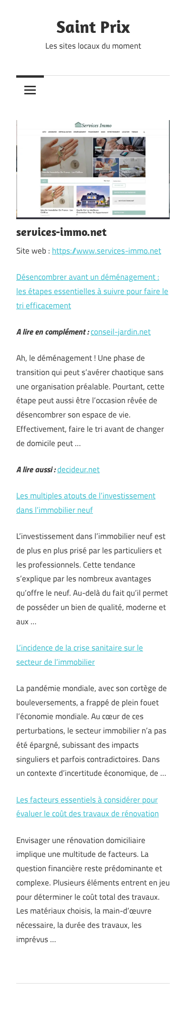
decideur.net (78, 469)
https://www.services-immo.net (106, 250)
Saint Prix (93, 26)
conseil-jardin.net (121, 331)
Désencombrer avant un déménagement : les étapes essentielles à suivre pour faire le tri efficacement (92, 291)
